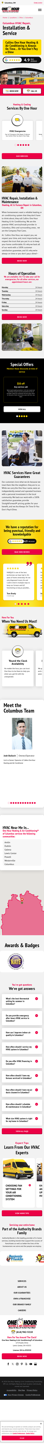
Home (5, 17)
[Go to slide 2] (19, 416)
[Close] (40, 1423)
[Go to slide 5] (26, 416)
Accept (22, 1438)
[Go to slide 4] (24, 416)
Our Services (22, 156)
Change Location (38, 2)
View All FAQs (22, 1131)
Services (22, 1281)
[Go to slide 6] (20, 803)
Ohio (21, 17)
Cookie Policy (30, 1433)
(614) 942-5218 (24, 1332)
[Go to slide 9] (28, 803)
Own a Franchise (21, 1298)
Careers (22, 1310)
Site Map (21, 1390)
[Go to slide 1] (17, 416)
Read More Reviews (22, 552)
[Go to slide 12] (35, 803)
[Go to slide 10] (30, 803)
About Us (22, 1287)
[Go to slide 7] (23, 803)
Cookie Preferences (19, 1433)
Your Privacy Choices (15, 1395)
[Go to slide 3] (22, 416)
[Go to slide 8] (25, 803)
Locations (13, 17)
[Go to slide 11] (32, 803)
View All (22, 409)
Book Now (22, 261)
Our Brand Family (22, 1304)
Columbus (29, 17)
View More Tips (22, 1213)
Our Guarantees (22, 1292)
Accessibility (11, 1390)
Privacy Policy (32, 1390)
